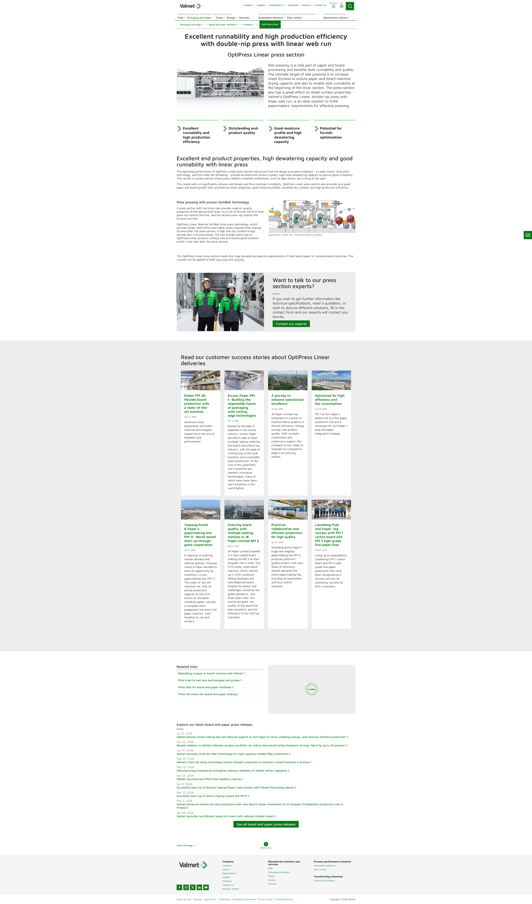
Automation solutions (324, 865)
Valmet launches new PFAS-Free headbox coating (209, 779)
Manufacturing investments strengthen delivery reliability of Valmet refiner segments (232, 770)
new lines (222, 259)
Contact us (227, 885)
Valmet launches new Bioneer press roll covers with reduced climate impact (225, 816)
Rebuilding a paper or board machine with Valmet (210, 673)
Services (272, 884)
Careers (226, 869)
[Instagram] (186, 887)
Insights (226, 877)
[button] (192, 24)
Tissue (271, 876)
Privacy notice (265, 899)
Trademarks (224, 899)
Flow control (320, 869)
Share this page (185, 845)
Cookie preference (284, 899)
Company (227, 865)
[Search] (350, 6)
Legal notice (210, 899)
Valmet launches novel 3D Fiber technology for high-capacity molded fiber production (232, 753)
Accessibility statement (244, 899)
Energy (271, 880)
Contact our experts (291, 324)
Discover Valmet (230, 889)
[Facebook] (179, 887)
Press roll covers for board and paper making (207, 694)
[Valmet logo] (190, 6)
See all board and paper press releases (266, 824)
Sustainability (229, 873)
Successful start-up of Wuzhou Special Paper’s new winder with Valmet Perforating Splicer (235, 787)
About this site (184, 899)
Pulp (270, 868)
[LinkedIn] (199, 887)
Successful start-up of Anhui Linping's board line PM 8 (212, 795)
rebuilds (239, 259)
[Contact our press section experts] (528, 235)
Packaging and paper (279, 872)
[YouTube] (206, 887)
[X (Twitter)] (192, 887)
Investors (227, 881)
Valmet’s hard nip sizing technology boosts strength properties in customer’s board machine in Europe (243, 762)
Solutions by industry (324, 880)
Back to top (266, 848)
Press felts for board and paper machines (204, 687)
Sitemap (197, 899)
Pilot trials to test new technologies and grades (209, 680)
